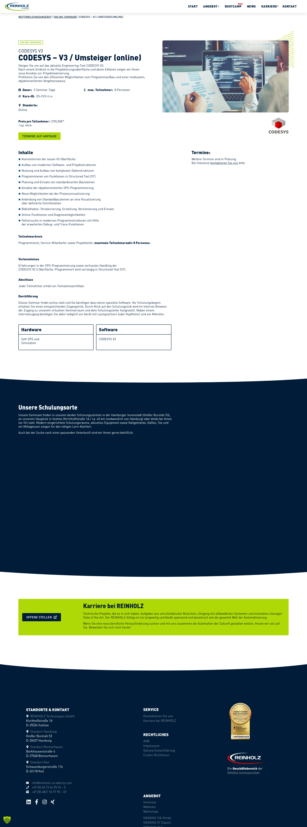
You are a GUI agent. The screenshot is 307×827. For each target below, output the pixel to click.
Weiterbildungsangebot (35, 17)
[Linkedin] (28, 801)
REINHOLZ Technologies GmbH (243, 772)
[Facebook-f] (36, 801)
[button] (39, 136)
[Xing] (52, 801)
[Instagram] (44, 801)
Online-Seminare (65, 17)
